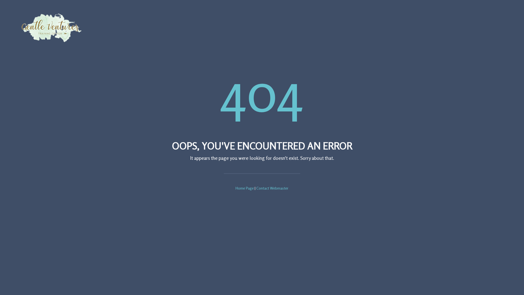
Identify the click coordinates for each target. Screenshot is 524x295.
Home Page (245, 188)
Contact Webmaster (272, 188)
